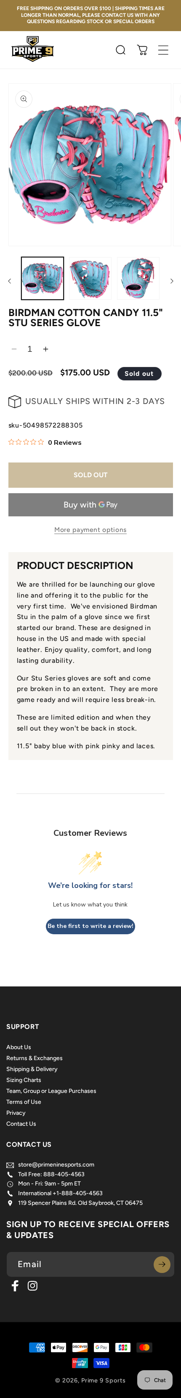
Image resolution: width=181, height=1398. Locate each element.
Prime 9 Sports (103, 1380)
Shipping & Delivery (32, 1069)
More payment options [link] (90, 530)
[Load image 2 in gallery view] (90, 278)
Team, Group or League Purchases (51, 1091)
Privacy (16, 1112)
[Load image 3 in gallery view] (138, 278)
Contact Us (21, 1123)
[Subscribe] (162, 1264)
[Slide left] (9, 281)
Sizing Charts (23, 1080)
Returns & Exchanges (34, 1058)
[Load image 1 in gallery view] (42, 278)
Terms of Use (23, 1102)
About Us (18, 1047)
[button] (164, 50)
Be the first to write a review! (90, 926)
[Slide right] (171, 281)
